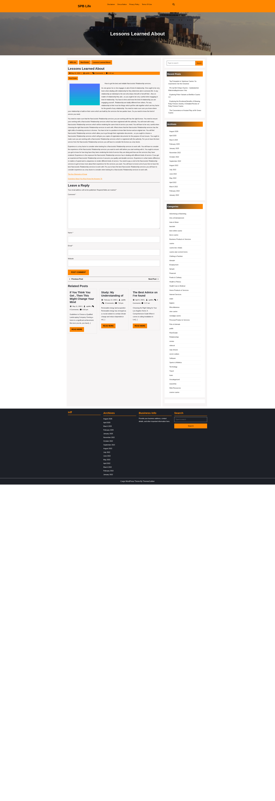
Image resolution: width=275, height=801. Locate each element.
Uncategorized (174, 379)
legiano (171, 303)
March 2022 (173, 186)
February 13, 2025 (110, 300)
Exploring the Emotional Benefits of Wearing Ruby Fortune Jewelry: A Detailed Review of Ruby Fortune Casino (184, 103)
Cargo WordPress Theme (130, 481)
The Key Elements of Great (77, 174)
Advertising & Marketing (177, 214)
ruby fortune (173, 350)
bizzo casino (173, 235)
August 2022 (173, 165)
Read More (78, 330)
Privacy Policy (134, 4)
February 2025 (174, 144)
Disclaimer (111, 4)
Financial (172, 273)
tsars (171, 375)
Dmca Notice (122, 4)
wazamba (172, 384)
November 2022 (175, 152)
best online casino (175, 231)
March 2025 (173, 140)
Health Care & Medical (177, 286)
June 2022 (173, 174)
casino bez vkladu (175, 248)
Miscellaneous (174, 307)
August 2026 (173, 131)
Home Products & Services (179, 290)
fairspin (171, 269)
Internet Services (175, 294)
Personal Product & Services (179, 320)
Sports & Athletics (175, 362)
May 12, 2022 (75, 73)
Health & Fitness (175, 282)
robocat (172, 345)
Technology (173, 367)
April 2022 (172, 182)
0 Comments (74, 309)
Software (172, 358)
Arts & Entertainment (176, 218)
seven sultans (174, 354)
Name (70, 233)
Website (71, 259)
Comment (72, 194)
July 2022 (172, 169)
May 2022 (172, 178)
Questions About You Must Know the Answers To (85, 179)
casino (171, 243)
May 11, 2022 (77, 306)
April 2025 (172, 135)
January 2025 (174, 148)
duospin (172, 260)
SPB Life (84, 6)
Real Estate (85, 62)
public (171, 328)
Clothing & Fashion (176, 256)
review (171, 341)
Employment (173, 265)
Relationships (174, 337)
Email (70, 246)
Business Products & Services (180, 239)
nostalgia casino (175, 316)
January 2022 (174, 195)
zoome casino (174, 392)
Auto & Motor (174, 222)
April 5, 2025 (139, 300)
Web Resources (175, 388)
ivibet (171, 299)
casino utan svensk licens (178, 252)
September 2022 (175, 161)
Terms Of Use (147, 4)
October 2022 (174, 157)
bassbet (172, 226)
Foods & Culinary (175, 277)
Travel (171, 371)
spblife (87, 73)
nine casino (173, 311)
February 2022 (174, 191)
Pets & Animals (174, 324)
